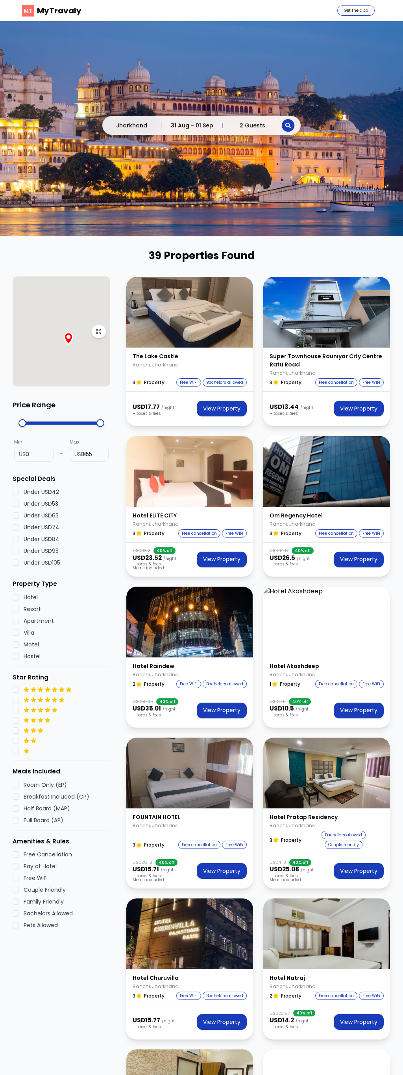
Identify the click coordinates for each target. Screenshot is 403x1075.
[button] (189, 312)
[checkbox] (16, 492)
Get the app (356, 10)
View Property (221, 408)
